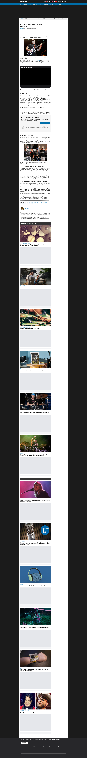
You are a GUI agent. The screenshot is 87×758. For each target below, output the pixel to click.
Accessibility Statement (47, 748)
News (22, 28)
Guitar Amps (54, 4)
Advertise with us (35, 748)
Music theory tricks (51, 18)
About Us (22, 746)
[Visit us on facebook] (49, 1)
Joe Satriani (45, 34)
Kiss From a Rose (61, 18)
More (60, 4)
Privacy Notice (25, 126)
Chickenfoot (38, 60)
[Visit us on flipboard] (56, 1)
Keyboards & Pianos (47, 4)
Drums (40, 4)
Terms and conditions (47, 746)
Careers (56, 748)
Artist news (25, 4)
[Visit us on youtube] (54, 1)
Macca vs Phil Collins (42, 18)
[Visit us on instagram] (52, 1)
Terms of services (34, 125)
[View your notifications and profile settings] (63, 2)
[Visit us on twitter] (51, 1)
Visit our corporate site (56, 739)
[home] (20, 4)
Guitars (29, 4)
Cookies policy (23, 748)
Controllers (35, 4)
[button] (66, 1)
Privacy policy (57, 746)
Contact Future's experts (36, 746)
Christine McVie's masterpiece (30, 18)
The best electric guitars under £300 (35, 202)
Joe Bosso (26, 28)
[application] (35, 76)
